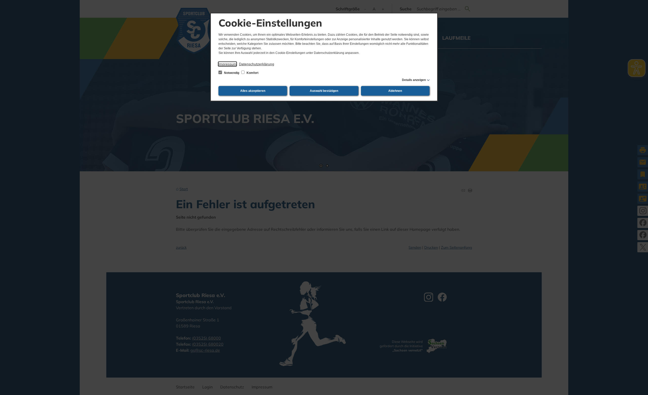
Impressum (227, 64)
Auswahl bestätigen (324, 91)
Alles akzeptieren (252, 91)
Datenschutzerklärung (256, 64)
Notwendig (231, 73)
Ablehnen (395, 91)
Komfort (252, 73)
